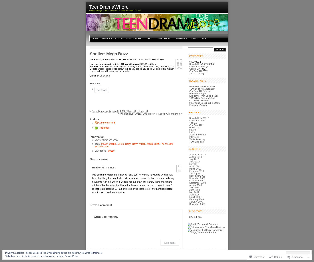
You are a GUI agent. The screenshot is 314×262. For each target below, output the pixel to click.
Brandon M (98, 167)
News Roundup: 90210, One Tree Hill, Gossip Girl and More (149, 113)
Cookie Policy (71, 256)
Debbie (112, 144)
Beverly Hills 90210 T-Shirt (202, 86)
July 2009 (194, 187)
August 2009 (195, 185)
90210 (194, 39)
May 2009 (194, 192)
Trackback (103, 127)
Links (203, 39)
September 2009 (197, 183)
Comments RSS (106, 122)
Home (95, 39)
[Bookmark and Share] (195, 222)
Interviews (194, 137)
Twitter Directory (197, 139)
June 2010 (194, 161)
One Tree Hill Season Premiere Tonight (200, 92)
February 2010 (196, 171)
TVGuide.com (103, 76)
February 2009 (196, 199)
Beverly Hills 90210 (199, 64)
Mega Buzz (153, 144)
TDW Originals (196, 142)
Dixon (121, 144)
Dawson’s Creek (197, 120)
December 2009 (197, 176)
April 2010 (194, 166)
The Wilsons (167, 144)
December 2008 (197, 204)
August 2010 (195, 157)
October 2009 (196, 180)
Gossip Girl (182, 39)
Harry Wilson (139, 144)
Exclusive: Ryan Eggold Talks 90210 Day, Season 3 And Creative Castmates (203, 98)
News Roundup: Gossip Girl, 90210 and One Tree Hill (120, 111)
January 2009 (196, 202)
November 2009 (197, 178)
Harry (128, 144)
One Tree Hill (165, 39)
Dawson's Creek (134, 39)
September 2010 (197, 154)
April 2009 (194, 194)
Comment (170, 242)
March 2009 (195, 197)
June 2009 (194, 190)
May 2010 (194, 164)
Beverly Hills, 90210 (112, 39)
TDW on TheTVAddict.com (202, 89)
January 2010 (196, 173)
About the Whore (197, 134)
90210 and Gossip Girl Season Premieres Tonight (204, 104)
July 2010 (194, 159)
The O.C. (150, 39)
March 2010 (195, 169)
